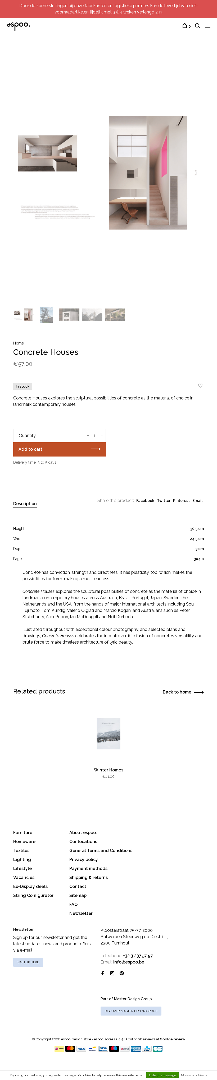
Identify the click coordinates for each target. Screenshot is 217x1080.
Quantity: (28, 435)
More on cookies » (194, 1075)
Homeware (24, 841)
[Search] (198, 26)
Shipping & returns (88, 877)
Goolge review (172, 1039)
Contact (77, 886)
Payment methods (88, 868)
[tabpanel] (108, 172)
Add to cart (30, 449)
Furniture (22, 832)
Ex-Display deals (30, 886)
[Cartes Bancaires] (157, 1050)
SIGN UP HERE (28, 962)
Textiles (21, 850)
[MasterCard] (70, 1050)
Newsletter (81, 913)
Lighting (22, 859)
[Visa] (81, 1050)
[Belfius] (125, 1050)
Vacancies (23, 877)
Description (25, 503)
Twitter (163, 501)
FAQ (73, 904)
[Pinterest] (122, 973)
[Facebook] (103, 973)
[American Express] (136, 1050)
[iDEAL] (59, 1050)
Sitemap (78, 895)
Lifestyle (22, 868)
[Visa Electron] (103, 1050)
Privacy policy (83, 859)
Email (197, 501)
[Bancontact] (92, 1050)
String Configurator (33, 895)
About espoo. (83, 832)
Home (18, 343)
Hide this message (162, 1075)
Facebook (145, 501)
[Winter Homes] (108, 734)
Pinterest (181, 501)
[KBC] (147, 1050)
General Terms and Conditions (100, 850)
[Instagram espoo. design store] (112, 973)
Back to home (177, 692)
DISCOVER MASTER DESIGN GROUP (131, 1011)
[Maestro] (114, 1050)
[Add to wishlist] (200, 386)
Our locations (83, 841)
